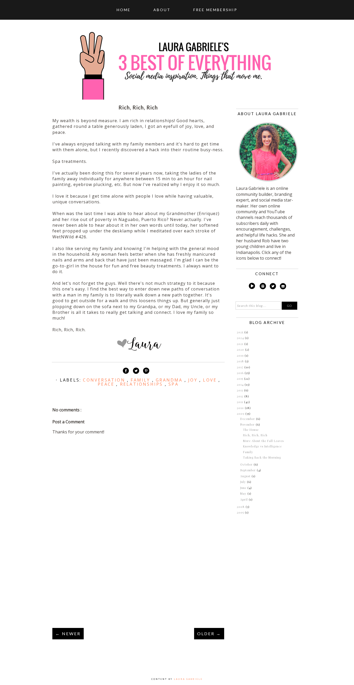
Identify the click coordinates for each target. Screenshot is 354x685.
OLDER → (209, 633)
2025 (240, 332)
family (141, 380)
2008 (241, 507)
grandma (170, 380)
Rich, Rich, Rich (255, 435)
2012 (240, 396)
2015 (240, 378)
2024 (241, 338)
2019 (241, 355)
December (248, 419)
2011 (240, 402)
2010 (241, 408)
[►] (236, 332)
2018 (241, 361)
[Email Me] (283, 287)
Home (124, 10)
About (162, 10)
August (246, 476)
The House (251, 430)
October (247, 464)
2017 (240, 367)
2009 (241, 414)
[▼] (236, 413)
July (243, 482)
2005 (241, 512)
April (244, 499)
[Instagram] (262, 287)
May (243, 493)
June (243, 488)
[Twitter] (273, 287)
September (248, 470)
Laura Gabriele (188, 679)
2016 (241, 373)
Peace (107, 384)
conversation (105, 380)
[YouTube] (252, 287)
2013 (240, 390)
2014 (241, 384)
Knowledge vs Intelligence (262, 446)
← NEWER (68, 633)
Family (248, 452)
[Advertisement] (138, 587)
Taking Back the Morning (262, 457)
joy (193, 380)
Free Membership (215, 10)
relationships (142, 384)
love (210, 380)
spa (173, 384)
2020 (241, 349)
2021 (240, 344)
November (248, 424)
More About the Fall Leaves (263, 441)
